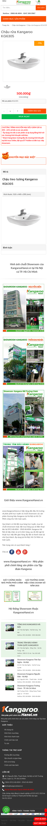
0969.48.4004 (40, 819)
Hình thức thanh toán (11, 737)
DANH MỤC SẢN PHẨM (14, 19)
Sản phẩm (21, 820)
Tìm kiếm (41, 7)
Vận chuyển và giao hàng (12, 758)
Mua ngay (24, 117)
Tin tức (3, 823)
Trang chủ (5, 25)
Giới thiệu (13, 820)
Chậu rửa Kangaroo (18, 25)
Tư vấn (6, 743)
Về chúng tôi (8, 730)
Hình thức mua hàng (11, 733)
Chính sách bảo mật (11, 740)
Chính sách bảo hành (11, 765)
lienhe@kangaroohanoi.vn (14, 786)
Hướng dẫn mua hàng (11, 755)
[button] (23, 171)
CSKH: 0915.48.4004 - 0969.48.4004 (19, 782)
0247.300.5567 (40, 823)
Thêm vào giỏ (34, 111)
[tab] (23, 172)
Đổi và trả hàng (9, 762)
